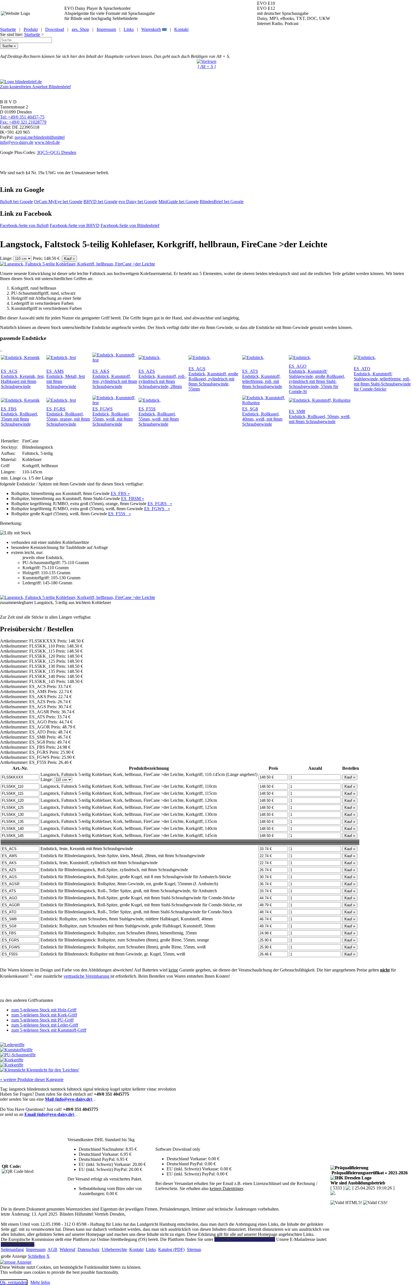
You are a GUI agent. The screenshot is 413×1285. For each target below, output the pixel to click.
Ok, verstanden (13, 1282)
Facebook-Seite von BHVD (74, 225)
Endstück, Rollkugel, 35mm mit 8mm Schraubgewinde (19, 416)
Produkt (31, 29)
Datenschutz (88, 1249)
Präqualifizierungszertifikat (369, 1172)
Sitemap (194, 1249)
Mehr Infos (40, 1282)
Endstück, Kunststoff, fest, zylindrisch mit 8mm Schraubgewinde (114, 379)
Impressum (106, 29)
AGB (52, 1249)
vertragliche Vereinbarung (86, 976)
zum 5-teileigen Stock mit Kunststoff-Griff (48, 1030)
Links (129, 29)
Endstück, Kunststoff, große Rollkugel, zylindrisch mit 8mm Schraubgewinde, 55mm (213, 378)
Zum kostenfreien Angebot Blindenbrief (35, 86)
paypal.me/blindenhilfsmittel (40, 137)
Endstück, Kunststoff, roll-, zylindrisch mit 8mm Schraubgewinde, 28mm (163, 379)
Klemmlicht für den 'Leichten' (52, 1070)
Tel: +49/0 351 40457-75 (22, 117)
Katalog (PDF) (171, 1249)
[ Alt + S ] (207, 66)
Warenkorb (151, 29)
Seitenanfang (12, 1249)
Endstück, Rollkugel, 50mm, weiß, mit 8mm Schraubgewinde (320, 416)
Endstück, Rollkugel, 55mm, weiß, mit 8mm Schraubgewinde (112, 416)
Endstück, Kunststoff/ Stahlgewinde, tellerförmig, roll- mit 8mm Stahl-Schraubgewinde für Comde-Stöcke (382, 378)
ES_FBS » (120, 493)
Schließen (36, 1256)
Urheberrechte (114, 1249)
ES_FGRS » (160, 503)
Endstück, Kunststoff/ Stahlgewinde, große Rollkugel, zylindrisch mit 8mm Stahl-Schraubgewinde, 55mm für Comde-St (317, 379)
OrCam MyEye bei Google (58, 201)
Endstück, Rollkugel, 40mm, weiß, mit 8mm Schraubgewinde (262, 416)
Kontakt (181, 29)
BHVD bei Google (100, 201)
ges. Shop (80, 29)
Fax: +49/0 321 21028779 (23, 122)
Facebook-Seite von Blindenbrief (130, 225)
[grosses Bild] (77, 264)
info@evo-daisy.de (16, 142)
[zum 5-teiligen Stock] (12, 1044)
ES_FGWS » (157, 508)
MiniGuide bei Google (178, 201)
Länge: (6, 258)
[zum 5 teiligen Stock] (16, 1049)
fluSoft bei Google (16, 201)
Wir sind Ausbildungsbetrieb (357, 1182)
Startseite (8, 29)
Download (54, 29)
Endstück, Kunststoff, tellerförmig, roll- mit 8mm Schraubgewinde (262, 379)
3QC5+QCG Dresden (56, 152)
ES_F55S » (119, 513)
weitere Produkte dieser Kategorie (31, 1079)
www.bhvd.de (47, 142)
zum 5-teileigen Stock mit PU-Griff (42, 1020)
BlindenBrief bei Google (222, 201)
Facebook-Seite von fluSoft (24, 225)
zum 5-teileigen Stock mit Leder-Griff (44, 1025)
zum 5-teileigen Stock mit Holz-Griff (43, 1009)
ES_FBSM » (132, 498)
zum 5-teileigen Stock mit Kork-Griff (44, 1014)
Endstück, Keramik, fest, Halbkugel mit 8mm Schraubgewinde (23, 379)
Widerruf (67, 1249)
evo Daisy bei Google (138, 201)
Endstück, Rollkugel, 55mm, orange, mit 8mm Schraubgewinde (68, 416)
